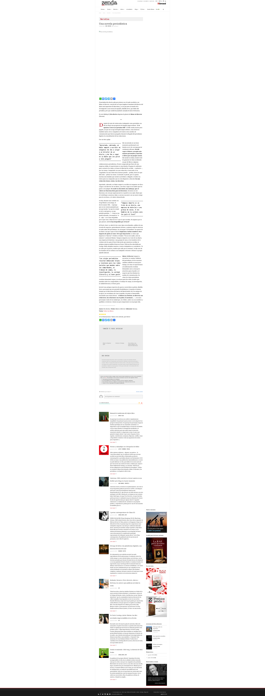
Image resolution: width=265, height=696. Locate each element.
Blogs (136, 9)
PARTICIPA (151, 1)
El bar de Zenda (156, 627)
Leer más (112, 439)
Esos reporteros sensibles (159, 633)
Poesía (108, 9)
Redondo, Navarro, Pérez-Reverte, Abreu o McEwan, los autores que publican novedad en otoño (125, 580)
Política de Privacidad (131, 689)
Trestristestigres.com (116, 689)
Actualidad (129, 9)
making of (115, 26)
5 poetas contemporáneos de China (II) (122, 509)
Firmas (102, 9)
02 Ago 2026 (155, 629)
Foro (157, 9)
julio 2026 (150, 655)
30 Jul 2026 (155, 636)
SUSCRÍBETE (146, 1)
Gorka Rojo (121, 413)
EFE (119, 585)
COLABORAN (140, 1)
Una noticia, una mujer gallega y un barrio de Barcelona (133, 341)
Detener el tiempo (120, 336)
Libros (121, 9)
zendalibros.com (122, 512)
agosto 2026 (151, 652)
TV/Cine (142, 9)
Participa (141, 689)
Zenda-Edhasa (150, 9)
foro (106, 374)
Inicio (100, 12)
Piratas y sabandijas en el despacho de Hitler (124, 444)
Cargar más (121, 681)
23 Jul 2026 (155, 645)
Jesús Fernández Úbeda (124, 446)
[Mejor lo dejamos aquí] (108, 333)
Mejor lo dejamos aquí (107, 337)
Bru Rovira (108, 26)
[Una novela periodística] (121, 63)
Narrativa (108, 12)
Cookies (137, 689)
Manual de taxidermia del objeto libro (122, 410)
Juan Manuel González (123, 480)
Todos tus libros (108, 311)
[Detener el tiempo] (121, 333)
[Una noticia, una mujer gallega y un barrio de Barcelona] (133, 335)
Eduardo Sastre (122, 548)
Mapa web (146, 689)
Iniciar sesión (139, 388)
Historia (115, 9)
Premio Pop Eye (163, 689)
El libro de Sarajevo (157, 641)
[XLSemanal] (161, 3)
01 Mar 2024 (101, 26)
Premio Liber (156, 689)
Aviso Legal (124, 689)
